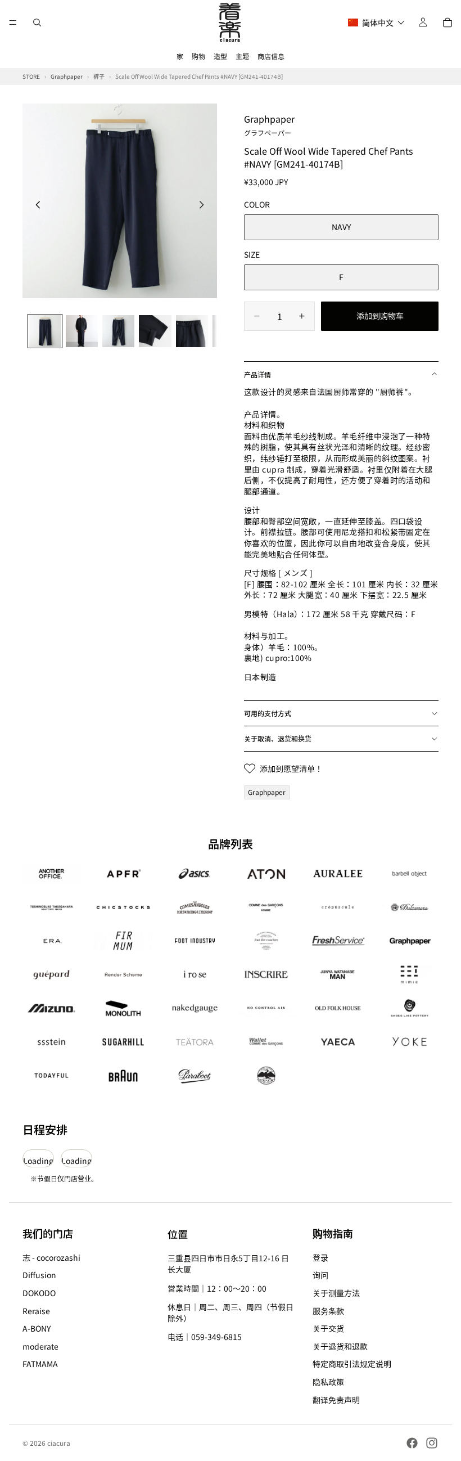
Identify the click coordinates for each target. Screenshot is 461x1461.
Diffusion (39, 1275)
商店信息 (270, 56)
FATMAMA (40, 1364)
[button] (376, 22)
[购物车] (447, 22)
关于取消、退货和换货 (277, 738)
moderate (40, 1346)
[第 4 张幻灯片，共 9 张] (155, 331)
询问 (320, 1275)
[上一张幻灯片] (34, 206)
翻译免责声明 (336, 1399)
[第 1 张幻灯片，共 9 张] (45, 331)
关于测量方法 (336, 1292)
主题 (242, 56)
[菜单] (13, 22)
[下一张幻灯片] (204, 206)
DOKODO (39, 1292)
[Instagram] (432, 1443)
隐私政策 (328, 1381)
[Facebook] (412, 1443)
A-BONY (36, 1328)
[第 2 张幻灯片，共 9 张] (82, 331)
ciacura (58, 1442)
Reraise (36, 1310)
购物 (198, 56)
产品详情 (257, 374)
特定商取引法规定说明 (352, 1364)
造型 (220, 56)
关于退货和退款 (340, 1346)
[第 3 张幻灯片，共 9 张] (118, 331)
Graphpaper (269, 124)
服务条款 (328, 1310)
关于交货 (328, 1328)
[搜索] (37, 22)
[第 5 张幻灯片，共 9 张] (192, 331)
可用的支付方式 (267, 713)
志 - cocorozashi (51, 1257)
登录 (320, 1257)
